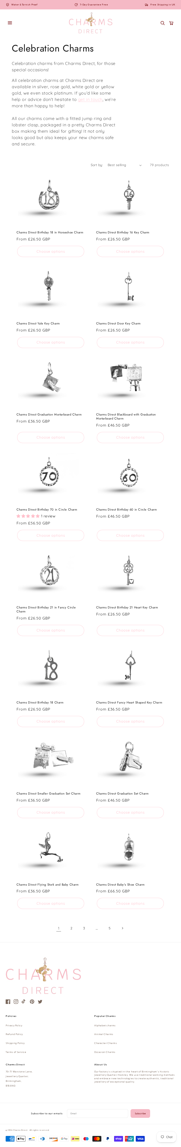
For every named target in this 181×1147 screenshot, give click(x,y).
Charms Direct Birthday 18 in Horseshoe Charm (49, 233)
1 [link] (59, 928)
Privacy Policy (14, 1025)
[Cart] (171, 23)
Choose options (51, 251)
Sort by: (97, 165)
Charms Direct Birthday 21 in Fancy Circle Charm (46, 610)
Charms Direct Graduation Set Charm (122, 794)
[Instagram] (16, 1001)
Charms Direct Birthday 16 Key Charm (122, 233)
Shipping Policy (15, 1043)
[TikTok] (24, 1001)
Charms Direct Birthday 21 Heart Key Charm (127, 608)
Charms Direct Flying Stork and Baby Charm (47, 885)
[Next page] (122, 928)
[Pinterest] (32, 1001)
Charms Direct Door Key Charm (118, 324)
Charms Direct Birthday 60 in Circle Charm (126, 510)
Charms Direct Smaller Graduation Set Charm (48, 794)
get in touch (90, 99)
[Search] (162, 23)
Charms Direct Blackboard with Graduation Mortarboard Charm (126, 417)
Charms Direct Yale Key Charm (38, 324)
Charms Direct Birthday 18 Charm (40, 703)
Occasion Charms (104, 1052)
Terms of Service (16, 1052)
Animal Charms (103, 1034)
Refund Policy (14, 1034)
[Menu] (35, 23)
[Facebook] (8, 1001)
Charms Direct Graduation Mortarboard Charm (49, 415)
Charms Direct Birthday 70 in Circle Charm (46, 510)
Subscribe (140, 1113)
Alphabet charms (105, 1025)
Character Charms (105, 1043)
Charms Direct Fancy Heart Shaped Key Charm (129, 703)
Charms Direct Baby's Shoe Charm (120, 885)
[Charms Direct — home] (90, 22)
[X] (40, 1001)
